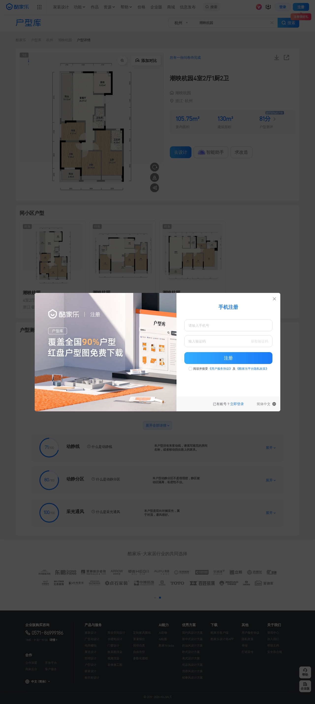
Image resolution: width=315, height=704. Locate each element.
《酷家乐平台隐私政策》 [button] (252, 368)
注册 (228, 358)
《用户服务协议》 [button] (220, 368)
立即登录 (237, 404)
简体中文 (263, 404)
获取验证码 (259, 341)
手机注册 (228, 306)
